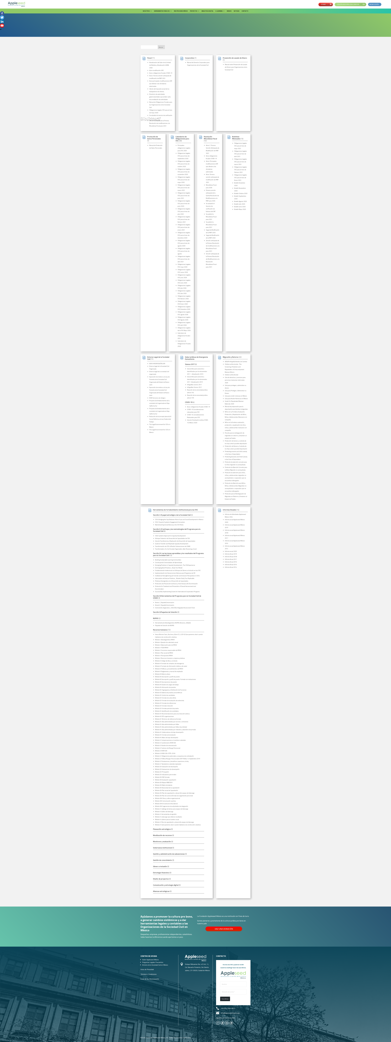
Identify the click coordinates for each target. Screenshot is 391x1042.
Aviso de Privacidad (147, 969)
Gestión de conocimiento (162, 860)
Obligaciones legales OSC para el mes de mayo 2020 (184, 179)
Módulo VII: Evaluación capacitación (165, 780)
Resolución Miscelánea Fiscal (210, 137)
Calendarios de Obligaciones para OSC (182, 138)
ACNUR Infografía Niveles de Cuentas (236, 361)
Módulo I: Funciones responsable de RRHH (168, 650)
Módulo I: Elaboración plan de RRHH (166, 645)
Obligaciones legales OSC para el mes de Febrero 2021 (240, 169)
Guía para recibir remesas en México (236, 396)
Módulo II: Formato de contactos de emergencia (169, 663)
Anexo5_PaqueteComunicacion (164, 605)
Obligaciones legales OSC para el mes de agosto (184, 251)
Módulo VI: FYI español (162, 772)
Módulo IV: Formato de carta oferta (165, 698)
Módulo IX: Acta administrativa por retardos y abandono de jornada (175, 729)
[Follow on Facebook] (218, 1023)
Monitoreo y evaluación (162, 841)
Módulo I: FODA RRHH (161, 647)
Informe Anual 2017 (231, 559)
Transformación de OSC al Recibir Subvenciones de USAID (172, 546)
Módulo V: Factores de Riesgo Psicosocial (167, 748)
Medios (229, 11)
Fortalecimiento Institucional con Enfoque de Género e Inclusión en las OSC (178, 570)
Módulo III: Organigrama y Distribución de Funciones (170, 690)
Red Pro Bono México (181, 11)
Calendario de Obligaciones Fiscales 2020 (184, 343)
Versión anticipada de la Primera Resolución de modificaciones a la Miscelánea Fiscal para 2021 (159, 123)
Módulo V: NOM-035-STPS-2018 (165, 753)
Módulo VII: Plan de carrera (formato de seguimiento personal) (174, 796)
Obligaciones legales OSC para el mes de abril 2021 (184, 259)
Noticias (236, 11)
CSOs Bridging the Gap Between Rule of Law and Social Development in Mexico (179, 519)
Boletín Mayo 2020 (240, 209)
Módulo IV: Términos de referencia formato (168, 719)
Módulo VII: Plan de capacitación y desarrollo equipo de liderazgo (174, 793)
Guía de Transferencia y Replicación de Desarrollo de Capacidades (175, 541)
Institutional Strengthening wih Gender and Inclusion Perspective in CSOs (177, 576)
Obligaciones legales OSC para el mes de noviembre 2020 (184, 171)
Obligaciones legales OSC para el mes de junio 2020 (184, 203)
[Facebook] (2, 13)
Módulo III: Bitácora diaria (162, 674)
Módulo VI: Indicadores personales (165, 774)
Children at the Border (231, 375)
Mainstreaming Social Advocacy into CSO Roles (169, 525)
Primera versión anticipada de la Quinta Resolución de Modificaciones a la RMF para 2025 (212, 195)
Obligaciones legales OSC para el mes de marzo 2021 (184, 187)
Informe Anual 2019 (231, 554)
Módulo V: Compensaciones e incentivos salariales (170, 740)
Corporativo (189, 58)
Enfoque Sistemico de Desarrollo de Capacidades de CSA (172, 538)
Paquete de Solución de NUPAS (164, 625)
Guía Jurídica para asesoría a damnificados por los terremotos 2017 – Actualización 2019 (197, 371)
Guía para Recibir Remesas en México (236, 398)
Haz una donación (224, 928)
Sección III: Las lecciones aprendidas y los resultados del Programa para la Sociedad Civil (178, 554)
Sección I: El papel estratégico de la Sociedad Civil (172, 515)
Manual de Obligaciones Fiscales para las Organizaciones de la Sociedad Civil (160, 104)
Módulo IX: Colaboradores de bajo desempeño (169, 732)
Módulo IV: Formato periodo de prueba (167, 708)
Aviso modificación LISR (156, 70)
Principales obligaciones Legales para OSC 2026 (184, 148)
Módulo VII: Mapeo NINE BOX (163, 782)
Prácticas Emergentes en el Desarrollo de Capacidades (171, 581)
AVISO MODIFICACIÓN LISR (157, 363)
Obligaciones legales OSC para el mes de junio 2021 (184, 195)
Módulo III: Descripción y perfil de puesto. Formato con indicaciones (175, 679)
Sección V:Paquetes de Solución (165, 612)
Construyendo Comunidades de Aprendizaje (168, 562)
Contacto (245, 11)
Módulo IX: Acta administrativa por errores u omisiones (171, 722)
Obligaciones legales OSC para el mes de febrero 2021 (184, 219)
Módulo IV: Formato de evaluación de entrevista (169, 700)
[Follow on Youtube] (231, 1023)
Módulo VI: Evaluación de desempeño (166, 766)
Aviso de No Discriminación (150, 979)
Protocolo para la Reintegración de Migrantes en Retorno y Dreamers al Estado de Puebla (236, 496)
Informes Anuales (229, 509)
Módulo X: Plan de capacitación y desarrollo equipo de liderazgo (174, 822)
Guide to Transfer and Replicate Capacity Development (171, 544)
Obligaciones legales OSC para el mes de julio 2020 (184, 211)
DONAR (323, 4)
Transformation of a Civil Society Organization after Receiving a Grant (176, 549)
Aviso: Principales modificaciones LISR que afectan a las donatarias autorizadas (212, 166)
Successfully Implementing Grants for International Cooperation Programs (177, 591)
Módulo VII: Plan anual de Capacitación (166, 790)
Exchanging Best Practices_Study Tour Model (168, 568)
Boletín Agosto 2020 (240, 201)
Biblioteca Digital (207, 11)
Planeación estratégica (162, 829)
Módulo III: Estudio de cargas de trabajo (167, 685)
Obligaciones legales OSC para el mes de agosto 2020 (184, 243)
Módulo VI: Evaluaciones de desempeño (167, 769)
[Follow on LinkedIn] (227, 1023)
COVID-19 (188, 402)
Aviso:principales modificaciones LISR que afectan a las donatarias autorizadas (160, 83)
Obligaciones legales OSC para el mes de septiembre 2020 (184, 156)
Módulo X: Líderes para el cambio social (167, 819)
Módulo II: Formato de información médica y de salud (171, 666)
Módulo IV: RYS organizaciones (164, 716)
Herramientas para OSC (162, 11)
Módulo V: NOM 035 (161, 751)
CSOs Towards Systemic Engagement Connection (170, 522)
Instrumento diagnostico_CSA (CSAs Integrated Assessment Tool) (175, 608)
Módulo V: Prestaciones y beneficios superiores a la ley (172, 761)
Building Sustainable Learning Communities (168, 560)
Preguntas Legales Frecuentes (152, 962)
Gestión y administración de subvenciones (169, 854)
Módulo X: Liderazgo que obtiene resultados (168, 817)
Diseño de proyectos (161, 879)
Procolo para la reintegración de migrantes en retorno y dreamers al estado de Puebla (236, 435)
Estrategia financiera (161, 872)
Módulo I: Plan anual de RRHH (164, 653)
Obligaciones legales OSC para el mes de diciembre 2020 (184, 235)
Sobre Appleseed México (150, 959)
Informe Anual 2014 (231, 567)
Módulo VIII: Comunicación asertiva (165, 801)
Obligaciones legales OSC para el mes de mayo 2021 (240, 145)
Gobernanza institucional (162, 847)
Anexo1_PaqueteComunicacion (164, 602)
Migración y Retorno (230, 357)
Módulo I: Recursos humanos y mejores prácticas (170, 658)
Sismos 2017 (190, 364)
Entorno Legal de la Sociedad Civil (158, 358)
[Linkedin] (2, 21)
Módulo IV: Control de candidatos (165, 695)
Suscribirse (225, 999)
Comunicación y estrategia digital (165, 885)
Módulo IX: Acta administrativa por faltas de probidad (171, 727)
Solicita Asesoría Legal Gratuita (348, 4)
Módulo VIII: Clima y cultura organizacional (167, 798)
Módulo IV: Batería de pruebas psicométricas (168, 692)
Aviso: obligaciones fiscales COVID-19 (160, 73)
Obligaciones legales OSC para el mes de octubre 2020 (184, 163)
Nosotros (146, 11)
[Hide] (1, 29)
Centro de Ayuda (149, 956)
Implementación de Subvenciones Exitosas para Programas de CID (175, 573)
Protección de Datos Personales (154, 137)
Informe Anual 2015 (231, 564)
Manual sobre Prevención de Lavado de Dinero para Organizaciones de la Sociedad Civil (236, 67)
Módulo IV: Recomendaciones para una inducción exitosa (172, 714)
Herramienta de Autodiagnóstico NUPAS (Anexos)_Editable (173, 623)
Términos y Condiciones (149, 974)
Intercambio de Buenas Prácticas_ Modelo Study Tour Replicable (174, 578)
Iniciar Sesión (374, 4)
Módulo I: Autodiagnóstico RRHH (165, 640)
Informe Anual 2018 (231, 556)
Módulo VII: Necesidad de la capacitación (167, 788)
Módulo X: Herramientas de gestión (166, 814)
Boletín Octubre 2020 (240, 193)
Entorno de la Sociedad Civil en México (155, 965)
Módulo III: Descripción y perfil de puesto (167, 677)
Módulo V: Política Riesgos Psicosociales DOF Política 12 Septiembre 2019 (177, 759)
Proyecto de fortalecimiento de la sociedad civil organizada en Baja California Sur (159, 403)
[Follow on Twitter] (222, 1023)
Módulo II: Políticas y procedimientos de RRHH (169, 669)
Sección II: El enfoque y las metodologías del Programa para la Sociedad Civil (176, 530)
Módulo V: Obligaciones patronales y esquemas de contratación (174, 756)
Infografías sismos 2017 (194, 385)
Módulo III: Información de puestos (165, 687)
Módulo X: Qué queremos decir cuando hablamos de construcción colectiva (178, 825)
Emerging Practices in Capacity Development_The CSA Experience (175, 565)
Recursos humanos (160, 629)
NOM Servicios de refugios (157, 398)
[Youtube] (2, 25)
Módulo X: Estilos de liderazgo (164, 811)
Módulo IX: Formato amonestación (165, 735)
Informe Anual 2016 (231, 562)
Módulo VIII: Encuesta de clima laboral (166, 804)
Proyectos (193, 11)
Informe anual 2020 (231, 551)
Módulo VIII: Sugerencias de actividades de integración (171, 806)
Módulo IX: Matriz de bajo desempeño (166, 737)
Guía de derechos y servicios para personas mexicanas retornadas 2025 (235, 380)
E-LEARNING (219, 11)
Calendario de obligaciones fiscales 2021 (184, 335)
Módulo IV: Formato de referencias (165, 703)
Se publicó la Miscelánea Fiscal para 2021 (211, 216)
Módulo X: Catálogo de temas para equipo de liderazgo (171, 809)
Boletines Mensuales (236, 137)
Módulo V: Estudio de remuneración (166, 745)
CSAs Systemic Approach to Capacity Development (170, 536)
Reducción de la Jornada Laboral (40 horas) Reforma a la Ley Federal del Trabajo (160, 419)
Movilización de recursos (162, 835)
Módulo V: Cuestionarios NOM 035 (165, 743)
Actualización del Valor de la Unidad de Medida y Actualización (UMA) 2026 (160, 65)
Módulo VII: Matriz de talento (163, 785)
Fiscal (149, 58)
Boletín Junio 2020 (239, 207)
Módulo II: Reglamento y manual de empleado (169, 671)
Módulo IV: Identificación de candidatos (167, 711)
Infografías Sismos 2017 (194, 387)
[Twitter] (2, 17)
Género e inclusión (160, 866)
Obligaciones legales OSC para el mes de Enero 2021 (240, 177)
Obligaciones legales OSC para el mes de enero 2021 (184, 227)
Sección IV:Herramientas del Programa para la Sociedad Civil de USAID (177, 597)
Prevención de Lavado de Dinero (235, 58)
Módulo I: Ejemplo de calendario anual (166, 642)
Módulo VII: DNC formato (162, 777)
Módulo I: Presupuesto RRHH (164, 655)
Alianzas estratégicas (161, 891)
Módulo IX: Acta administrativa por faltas (167, 724)
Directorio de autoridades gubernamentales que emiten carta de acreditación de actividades (160, 96)
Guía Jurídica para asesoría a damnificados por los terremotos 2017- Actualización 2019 (197, 379)
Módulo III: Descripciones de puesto (166, 682)
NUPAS (155, 618)
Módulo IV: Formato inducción (164, 706)
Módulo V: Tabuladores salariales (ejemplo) (168, 764)
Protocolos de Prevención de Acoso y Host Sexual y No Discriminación (176, 584)
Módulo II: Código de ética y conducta (166, 661)
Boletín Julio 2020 (239, 204)
